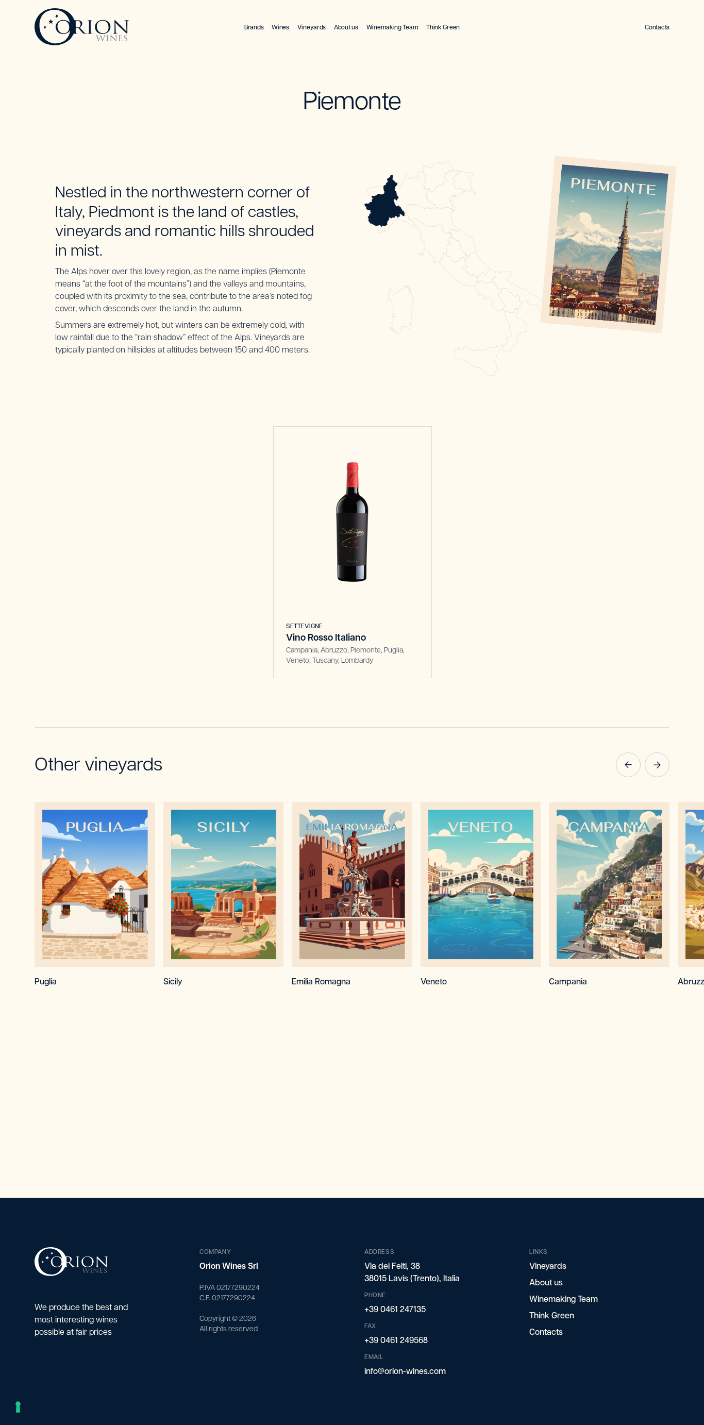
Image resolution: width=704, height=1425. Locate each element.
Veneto (434, 981)
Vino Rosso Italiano (326, 637)
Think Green (443, 27)
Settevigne (304, 626)
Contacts (657, 27)
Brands (253, 27)
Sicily (172, 981)
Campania (568, 981)
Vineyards (311, 27)
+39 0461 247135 (395, 1308)
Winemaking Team (392, 27)
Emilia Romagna (321, 981)
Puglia (46, 981)
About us (346, 27)
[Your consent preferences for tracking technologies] (18, 1407)
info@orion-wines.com (405, 1370)
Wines (280, 27)
